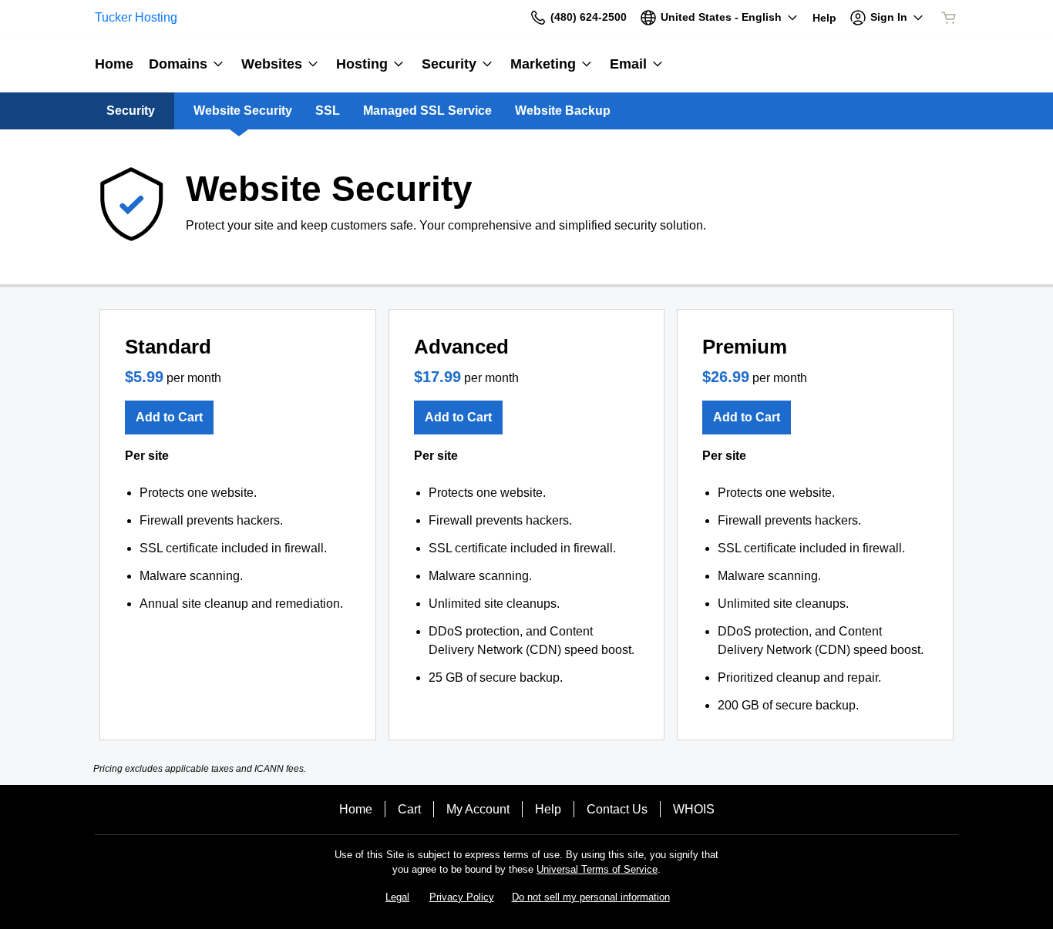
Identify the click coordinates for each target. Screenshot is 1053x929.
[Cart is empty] (949, 18)
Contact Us (617, 809)
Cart (409, 809)
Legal (397, 897)
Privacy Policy (461, 897)
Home (355, 809)
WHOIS (694, 809)
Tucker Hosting (136, 17)
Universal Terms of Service (597, 869)
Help (548, 809)
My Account (478, 809)
